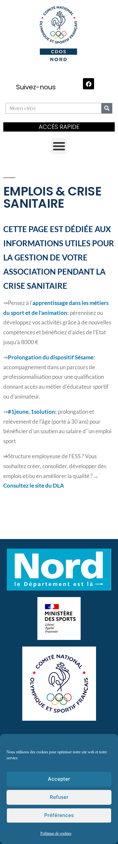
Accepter (59, 779)
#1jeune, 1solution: (33, 411)
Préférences (59, 815)
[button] (59, 146)
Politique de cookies (55, 833)
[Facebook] (88, 83)
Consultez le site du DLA (33, 485)
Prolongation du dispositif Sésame (50, 357)
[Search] (106, 108)
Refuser (59, 797)
